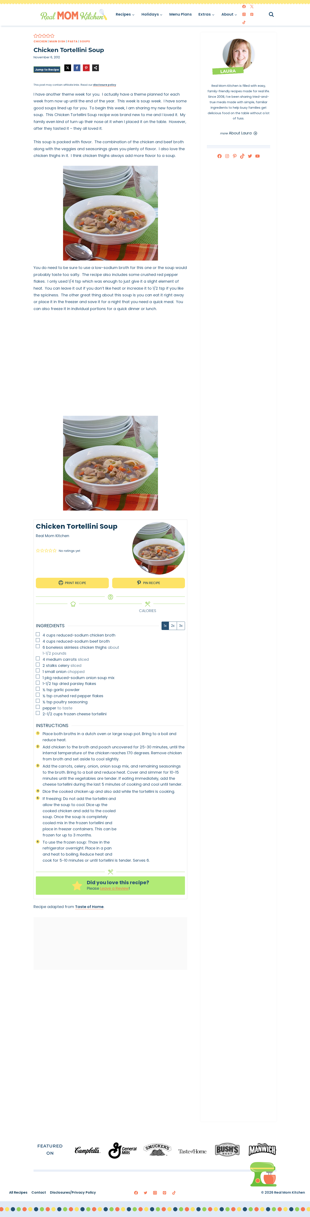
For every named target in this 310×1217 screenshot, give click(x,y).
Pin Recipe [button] (151, 582)
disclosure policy (104, 85)
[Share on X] (67, 67)
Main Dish (57, 41)
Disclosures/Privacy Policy (73, 1192)
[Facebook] (244, 6)
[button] (36, 35)
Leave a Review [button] (114, 888)
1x (165, 625)
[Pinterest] (251, 14)
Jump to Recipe (47, 70)
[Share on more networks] (95, 67)
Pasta (73, 41)
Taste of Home (89, 906)
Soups (85, 41)
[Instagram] (244, 14)
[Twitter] (251, 6)
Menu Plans (180, 14)
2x (173, 625)
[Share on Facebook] (77, 67)
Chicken (40, 41)
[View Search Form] (275, 14)
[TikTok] (244, 22)
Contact (38, 1192)
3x (181, 625)
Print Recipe (75, 582)
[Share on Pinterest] (86, 67)
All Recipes (18, 1192)
